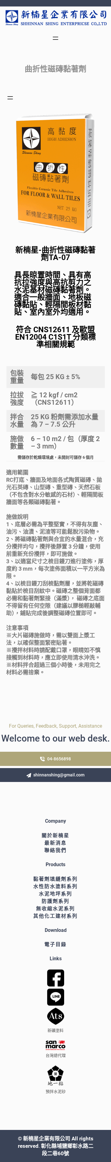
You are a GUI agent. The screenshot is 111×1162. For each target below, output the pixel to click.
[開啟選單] (55, 38)
